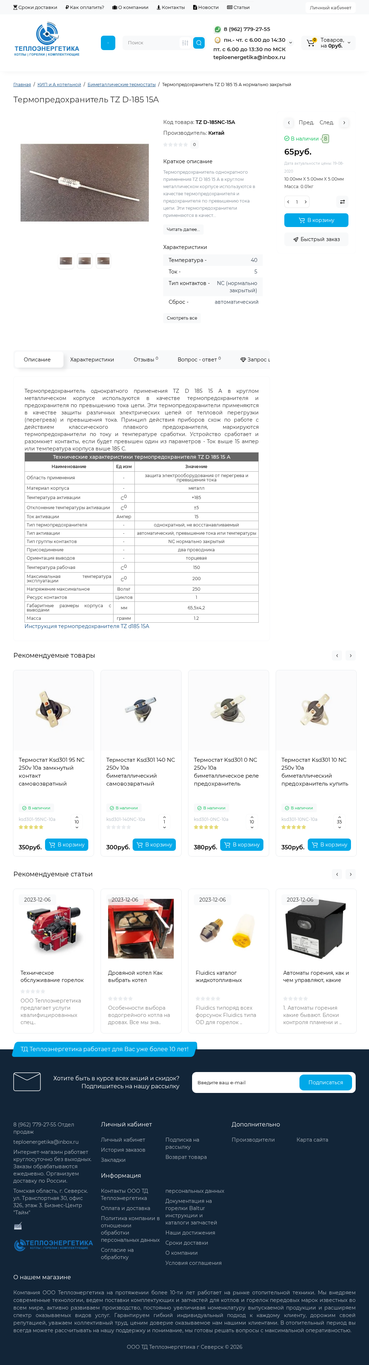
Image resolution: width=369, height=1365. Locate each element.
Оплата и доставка (125, 1208)
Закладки (113, 1160)
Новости (208, 7)
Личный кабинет (330, 7)
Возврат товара (186, 1157)
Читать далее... (183, 229)
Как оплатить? (86, 7)
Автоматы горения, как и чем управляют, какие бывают (316, 980)
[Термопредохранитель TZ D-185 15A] (84, 260)
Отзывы (146, 359)
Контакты (173, 7)
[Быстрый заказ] (54, 821)
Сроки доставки (37, 7)
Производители (253, 1140)
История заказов (123, 1150)
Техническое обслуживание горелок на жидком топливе (52, 980)
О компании (132, 7)
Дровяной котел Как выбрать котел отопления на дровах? (137, 980)
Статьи (241, 7)
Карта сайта (312, 1140)
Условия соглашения (193, 1263)
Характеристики (92, 359)
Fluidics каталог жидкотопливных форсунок (219, 980)
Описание (37, 359)
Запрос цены (264, 359)
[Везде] (185, 43)
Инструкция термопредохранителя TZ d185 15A (87, 626)
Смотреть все (182, 318)
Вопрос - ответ (199, 359)
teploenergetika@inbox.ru (46, 1142)
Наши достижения (190, 1233)
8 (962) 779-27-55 (246, 29)
